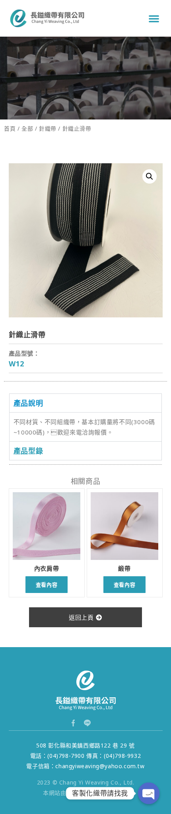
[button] (154, 18)
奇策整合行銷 (85, 792)
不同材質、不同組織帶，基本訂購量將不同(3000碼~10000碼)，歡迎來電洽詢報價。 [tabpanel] (84, 427)
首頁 (10, 128)
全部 (27, 128)
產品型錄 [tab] (28, 451)
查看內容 (46, 584)
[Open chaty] (148, 793)
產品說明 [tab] (28, 403)
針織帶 (47, 128)
